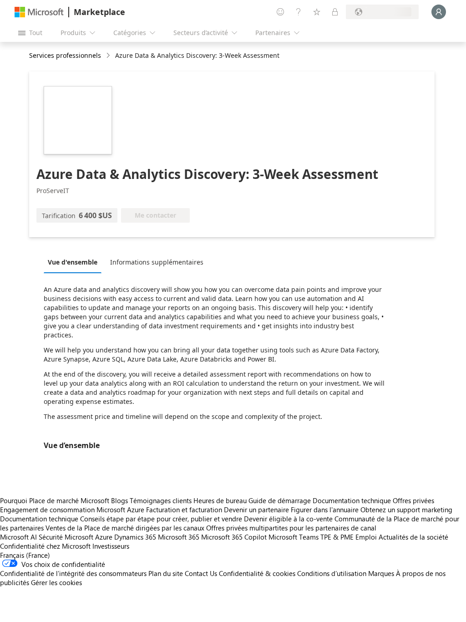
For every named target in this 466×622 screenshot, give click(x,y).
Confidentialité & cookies (257, 573)
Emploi (366, 536)
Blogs (119, 500)
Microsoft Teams (293, 536)
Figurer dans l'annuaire (325, 509)
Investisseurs (110, 546)
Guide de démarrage (279, 500)
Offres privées (413, 500)
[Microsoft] (39, 12)
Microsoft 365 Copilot (234, 536)
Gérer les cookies (56, 582)
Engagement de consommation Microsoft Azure (73, 509)
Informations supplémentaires (156, 262)
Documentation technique (352, 500)
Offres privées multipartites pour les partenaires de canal (291, 527)
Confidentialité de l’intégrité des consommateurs (73, 573)
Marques (381, 573)
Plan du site (165, 573)
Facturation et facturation (184, 509)
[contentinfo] (109, 55)
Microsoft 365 (178, 536)
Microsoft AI (18, 536)
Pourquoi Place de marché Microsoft (54, 500)
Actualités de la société (413, 536)
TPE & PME (337, 536)
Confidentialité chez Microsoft (45, 546)
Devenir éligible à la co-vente (288, 518)
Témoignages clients (161, 500)
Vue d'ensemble (72, 262)
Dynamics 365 (135, 536)
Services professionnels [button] (65, 55)
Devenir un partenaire (256, 509)
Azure (103, 536)
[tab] (75, 262)
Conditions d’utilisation (331, 573)
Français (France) (25, 555)
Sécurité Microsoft (66, 536)
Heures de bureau (220, 500)
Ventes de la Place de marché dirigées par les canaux (125, 527)
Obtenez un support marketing (406, 509)
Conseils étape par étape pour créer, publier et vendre (161, 518)
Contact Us (201, 573)
